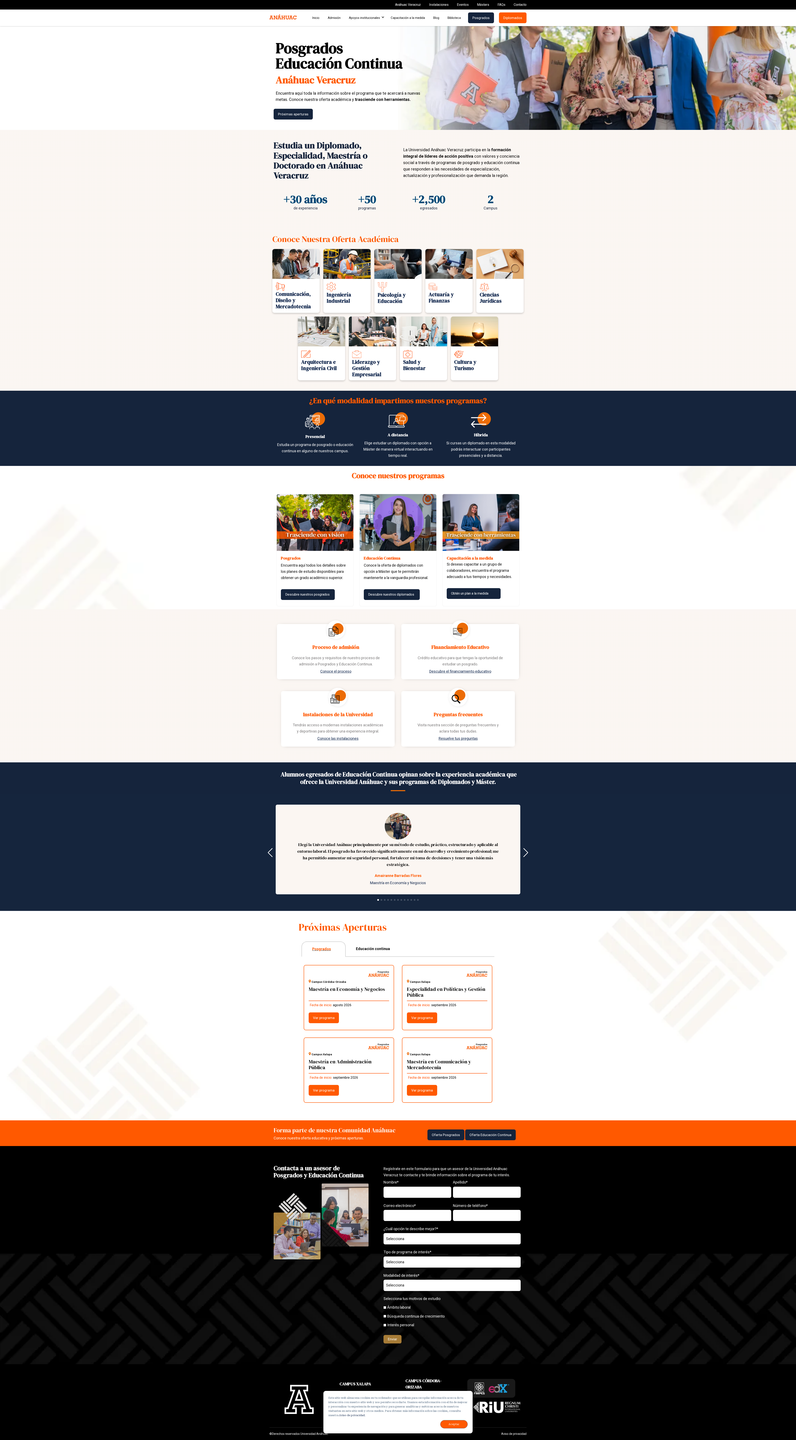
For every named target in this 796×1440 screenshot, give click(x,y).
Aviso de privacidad (514, 1433)
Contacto (520, 5)
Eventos (463, 5)
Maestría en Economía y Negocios (398, 883)
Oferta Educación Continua (490, 1135)
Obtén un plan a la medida (469, 593)
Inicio (315, 18)
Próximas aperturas (293, 114)
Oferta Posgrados (446, 1135)
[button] (378, 900)
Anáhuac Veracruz (408, 5)
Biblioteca (454, 18)
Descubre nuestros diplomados (391, 594)
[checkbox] (452, 1316)
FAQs (501, 5)
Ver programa (324, 1018)
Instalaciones (439, 5)
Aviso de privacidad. (352, 1415)
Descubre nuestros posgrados (307, 594)
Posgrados (481, 18)
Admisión (334, 18)
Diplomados (512, 18)
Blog (436, 18)
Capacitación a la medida (408, 18)
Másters (483, 5)
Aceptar (454, 1424)
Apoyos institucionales (365, 18)
